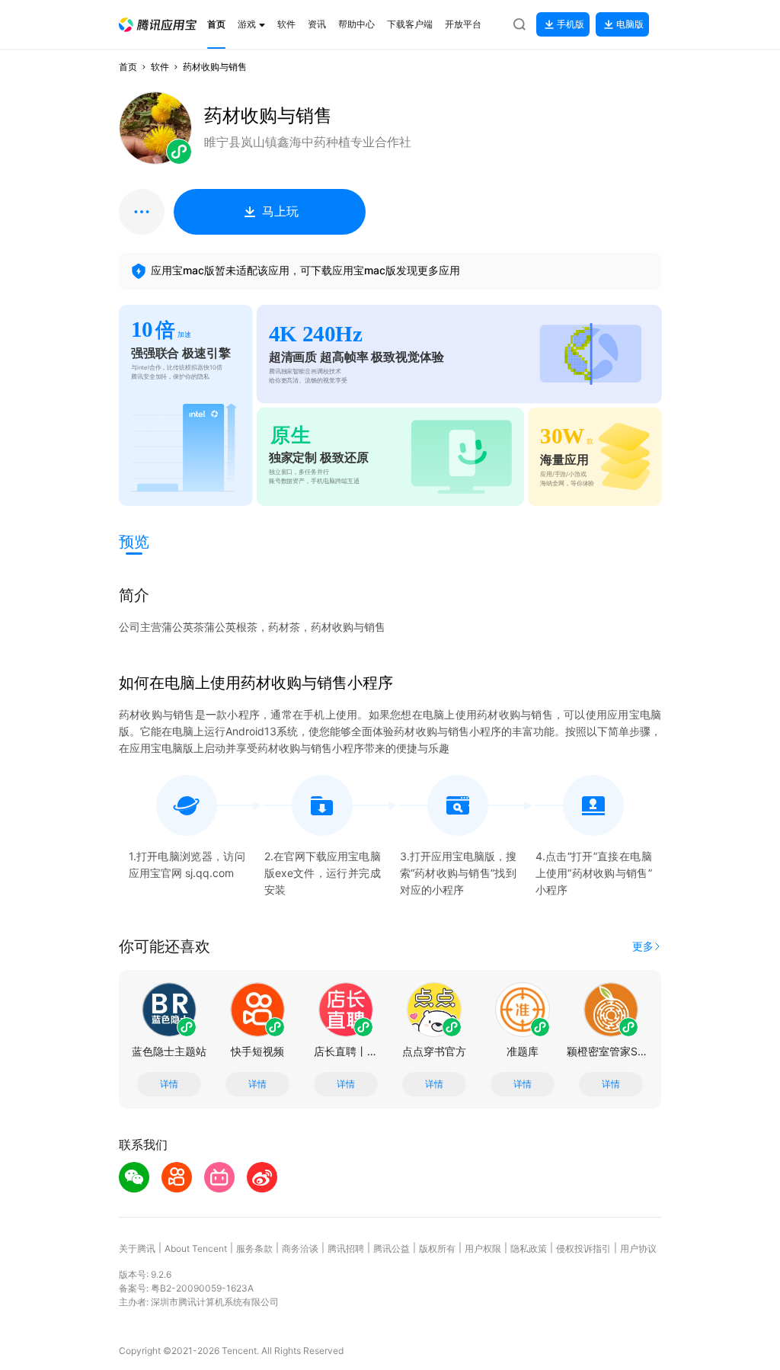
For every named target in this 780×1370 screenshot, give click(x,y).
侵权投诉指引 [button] (583, 1248)
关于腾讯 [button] (137, 1248)
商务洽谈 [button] (300, 1248)
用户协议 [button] (638, 1248)
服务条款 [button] (254, 1248)
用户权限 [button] (483, 1248)
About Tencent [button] (196, 1248)
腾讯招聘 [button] (346, 1248)
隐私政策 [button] (528, 1248)
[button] (158, 25)
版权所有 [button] (437, 1248)
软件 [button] (160, 66)
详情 (169, 1084)
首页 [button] (128, 66)
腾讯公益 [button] (391, 1248)
